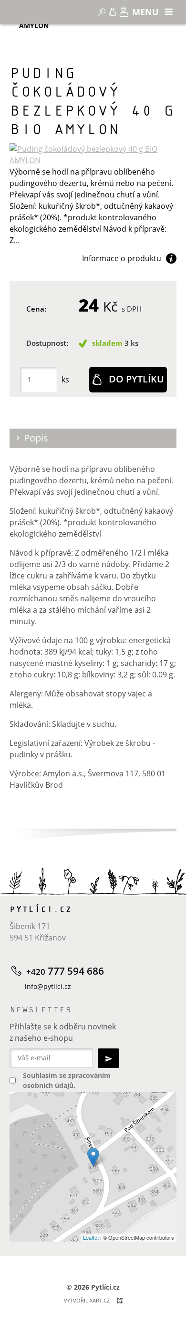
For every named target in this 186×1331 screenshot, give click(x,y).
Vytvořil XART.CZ (87, 1300)
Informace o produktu (121, 258)
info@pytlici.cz (48, 986)
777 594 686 (65, 971)
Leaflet (91, 1237)
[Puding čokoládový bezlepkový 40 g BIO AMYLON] (93, 154)
